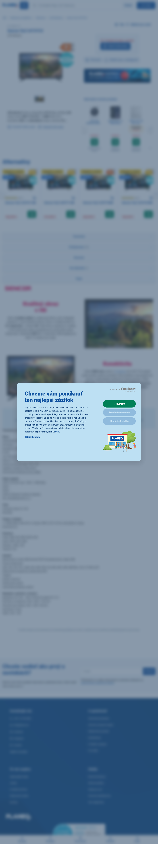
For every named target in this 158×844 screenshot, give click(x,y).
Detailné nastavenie (119, 412)
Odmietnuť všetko (119, 421)
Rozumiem (119, 403)
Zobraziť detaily (34, 437)
